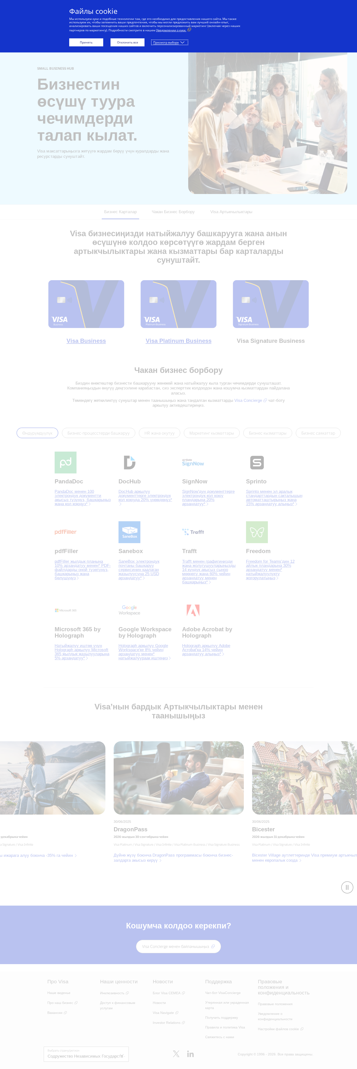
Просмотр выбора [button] (166, 42)
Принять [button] (86, 42)
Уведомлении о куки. (171, 30)
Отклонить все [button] (127, 42)
